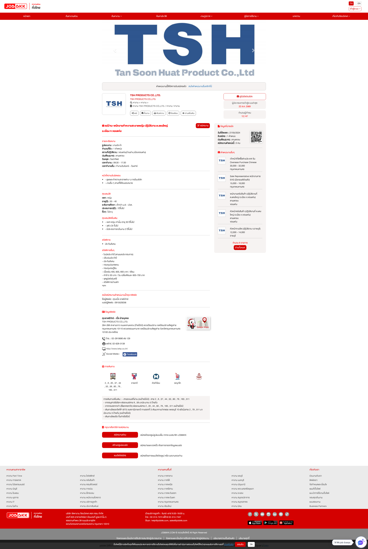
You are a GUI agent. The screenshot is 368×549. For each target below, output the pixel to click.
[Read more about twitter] (256, 514)
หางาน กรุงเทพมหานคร (168, 502)
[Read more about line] (280, 514)
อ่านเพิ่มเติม (229, 544)
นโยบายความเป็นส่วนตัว (223, 538)
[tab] (188, 113)
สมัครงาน (204, 125)
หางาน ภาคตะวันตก (166, 497)
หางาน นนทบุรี (238, 480)
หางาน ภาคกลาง (165, 476)
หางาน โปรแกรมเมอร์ (15, 484)
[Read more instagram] (268, 514)
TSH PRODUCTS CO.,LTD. (145, 95)
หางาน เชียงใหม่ (164, 506)
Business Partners (317, 506)
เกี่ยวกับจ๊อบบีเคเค (340, 16)
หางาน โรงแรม (12, 493)
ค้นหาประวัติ (161, 16)
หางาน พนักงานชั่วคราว (90, 497)
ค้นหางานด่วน (72, 16)
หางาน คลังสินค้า (87, 480)
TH (351, 3)
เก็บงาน (146, 113)
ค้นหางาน (116, 16)
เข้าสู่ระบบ (354, 9)
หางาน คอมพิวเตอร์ (88, 484)
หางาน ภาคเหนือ (165, 484)
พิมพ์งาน (160, 113)
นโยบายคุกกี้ (244, 538)
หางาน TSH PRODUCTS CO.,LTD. (149, 106)
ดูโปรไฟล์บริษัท (246, 96)
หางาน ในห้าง (12, 506)
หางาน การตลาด (13, 480)
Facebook (131, 354)
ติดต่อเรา (313, 480)
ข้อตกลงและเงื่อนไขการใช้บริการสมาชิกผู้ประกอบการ (139, 538)
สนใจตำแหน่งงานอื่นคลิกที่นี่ (200, 86)
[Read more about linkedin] (274, 514)
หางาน (135, 102)
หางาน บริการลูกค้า (88, 502)
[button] (114, 50)
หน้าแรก (26, 16)
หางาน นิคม (237, 506)
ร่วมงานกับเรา (315, 476)
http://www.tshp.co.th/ (117, 349)
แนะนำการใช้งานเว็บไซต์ (319, 493)
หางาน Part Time (14, 476)
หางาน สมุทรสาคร (240, 502)
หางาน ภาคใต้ (164, 480)
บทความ (296, 16)
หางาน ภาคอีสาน (165, 489)
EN (359, 3)
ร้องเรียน (174, 113)
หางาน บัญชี (11, 489)
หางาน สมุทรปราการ (241, 497)
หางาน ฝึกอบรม (87, 493)
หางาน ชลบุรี (237, 476)
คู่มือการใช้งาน (250, 16)
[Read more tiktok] (287, 514)
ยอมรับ (240, 544)
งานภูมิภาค (206, 16)
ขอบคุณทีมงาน (315, 497)
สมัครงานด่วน (120, 435)
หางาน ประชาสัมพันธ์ (89, 506)
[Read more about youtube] (262, 514)
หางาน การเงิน (86, 489)
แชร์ (135, 113)
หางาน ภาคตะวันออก (167, 493)
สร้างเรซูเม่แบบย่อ (120, 445)
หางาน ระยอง (237, 493)
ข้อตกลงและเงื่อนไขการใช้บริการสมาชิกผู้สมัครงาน (187, 538)
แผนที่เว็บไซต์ (314, 489)
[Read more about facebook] (250, 514)
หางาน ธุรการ (12, 497)
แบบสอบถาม (314, 502)
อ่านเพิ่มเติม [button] (189, 113)
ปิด (251, 544)
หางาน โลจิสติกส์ (87, 476)
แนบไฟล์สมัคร (120, 455)
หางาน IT (10, 502)
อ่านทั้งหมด (240, 247)
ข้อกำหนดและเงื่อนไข (318, 484)
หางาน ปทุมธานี (238, 484)
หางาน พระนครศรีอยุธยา (243, 489)
